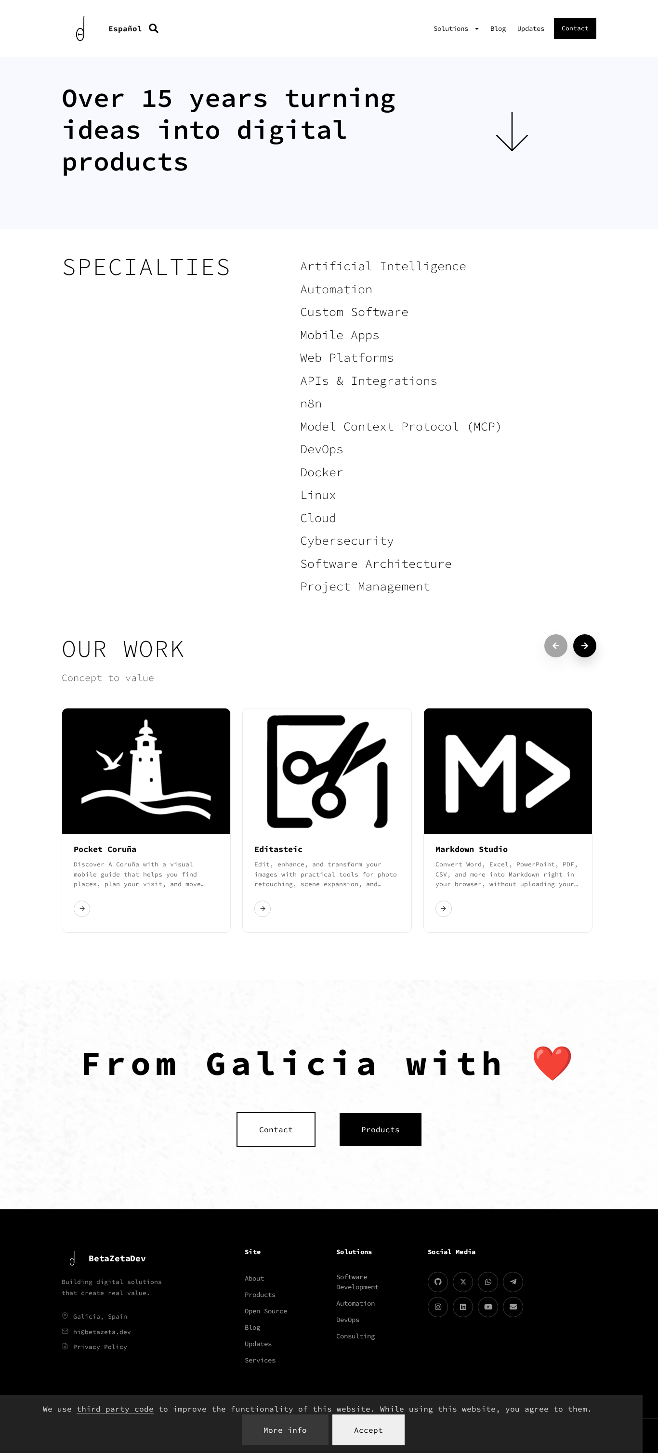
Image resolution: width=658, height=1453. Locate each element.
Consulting (355, 1336)
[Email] (513, 1307)
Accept (368, 1430)
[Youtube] (488, 1307)
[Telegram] (513, 1282)
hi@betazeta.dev (102, 1332)
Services (260, 1360)
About (254, 1278)
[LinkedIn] (463, 1307)
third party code (115, 1409)
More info (285, 1430)
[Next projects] (584, 645)
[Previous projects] (555, 645)
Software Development (357, 1281)
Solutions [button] (453, 28)
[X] (463, 1282)
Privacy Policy (100, 1347)
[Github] (438, 1282)
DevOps (347, 1319)
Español (125, 28)
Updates (530, 28)
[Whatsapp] (488, 1282)
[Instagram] (438, 1307)
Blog (498, 28)
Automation (355, 1303)
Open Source (266, 1311)
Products (260, 1294)
